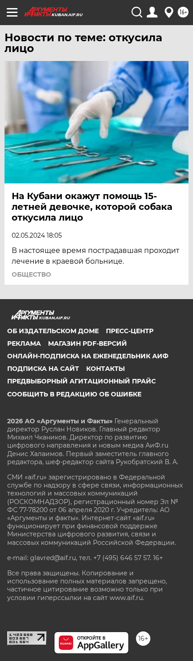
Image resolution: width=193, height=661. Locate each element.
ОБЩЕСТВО (31, 274)
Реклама (24, 343)
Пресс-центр (130, 331)
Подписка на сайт (43, 369)
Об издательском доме (53, 331)
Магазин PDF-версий (87, 343)
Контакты (105, 369)
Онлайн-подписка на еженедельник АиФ (87, 356)
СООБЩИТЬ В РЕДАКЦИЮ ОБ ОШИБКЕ (74, 394)
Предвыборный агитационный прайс (81, 381)
